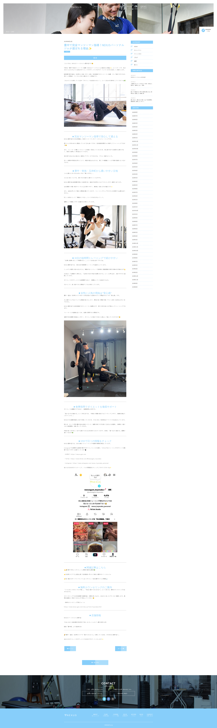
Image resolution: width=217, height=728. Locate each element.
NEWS (136, 46)
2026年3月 (134, 130)
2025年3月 (134, 174)
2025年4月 (134, 170)
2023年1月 (134, 199)
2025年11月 (135, 145)
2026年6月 (134, 119)
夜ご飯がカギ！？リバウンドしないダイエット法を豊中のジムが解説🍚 (87, 579)
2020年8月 (134, 221)
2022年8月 (134, 203)
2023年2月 (134, 196)
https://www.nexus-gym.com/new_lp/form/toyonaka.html (82, 607)
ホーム (7, 31)
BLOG (136, 7)
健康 (135, 61)
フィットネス (137, 54)
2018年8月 (134, 287)
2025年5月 (134, 167)
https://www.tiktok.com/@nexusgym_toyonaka (86, 459)
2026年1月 (134, 137)
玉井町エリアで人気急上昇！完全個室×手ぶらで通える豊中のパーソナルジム (88, 574)
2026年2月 (134, 134)
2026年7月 (134, 116)
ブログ (12, 31)
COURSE (114, 7)
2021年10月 (135, 210)
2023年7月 (134, 192)
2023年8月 (134, 188)
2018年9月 (134, 283)
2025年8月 (134, 156)
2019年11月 (135, 247)
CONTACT (143, 7)
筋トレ (136, 64)
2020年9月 (134, 218)
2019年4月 (134, 268)
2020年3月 (134, 239)
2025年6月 (134, 163)
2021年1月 (134, 214)
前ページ (70, 648)
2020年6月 (134, 228)
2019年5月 (134, 265)
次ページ (120, 648)
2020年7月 (134, 225)
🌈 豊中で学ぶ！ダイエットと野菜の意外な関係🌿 (80, 570)
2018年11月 (135, 279)
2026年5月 (134, 123)
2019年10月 (135, 250)
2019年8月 (134, 258)
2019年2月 (134, 272)
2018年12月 (135, 276)
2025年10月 (135, 148)
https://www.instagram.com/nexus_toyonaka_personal (90, 463)
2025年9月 (134, 152)
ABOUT (96, 7)
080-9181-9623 (122, 693)
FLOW (105, 7)
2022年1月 (134, 207)
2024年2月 (134, 185)
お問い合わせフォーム (94, 693)
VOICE (122, 7)
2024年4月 (134, 181)
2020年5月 (134, 232)
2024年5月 (134, 177)
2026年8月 (134, 112)
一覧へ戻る (96, 662)
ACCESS (129, 7)
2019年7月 (134, 261)
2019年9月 (134, 254)
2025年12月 (135, 141)
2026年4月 (134, 126)
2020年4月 (134, 236)
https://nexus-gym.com (78, 454)
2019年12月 (135, 243)
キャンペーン (137, 50)
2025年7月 (134, 159)
